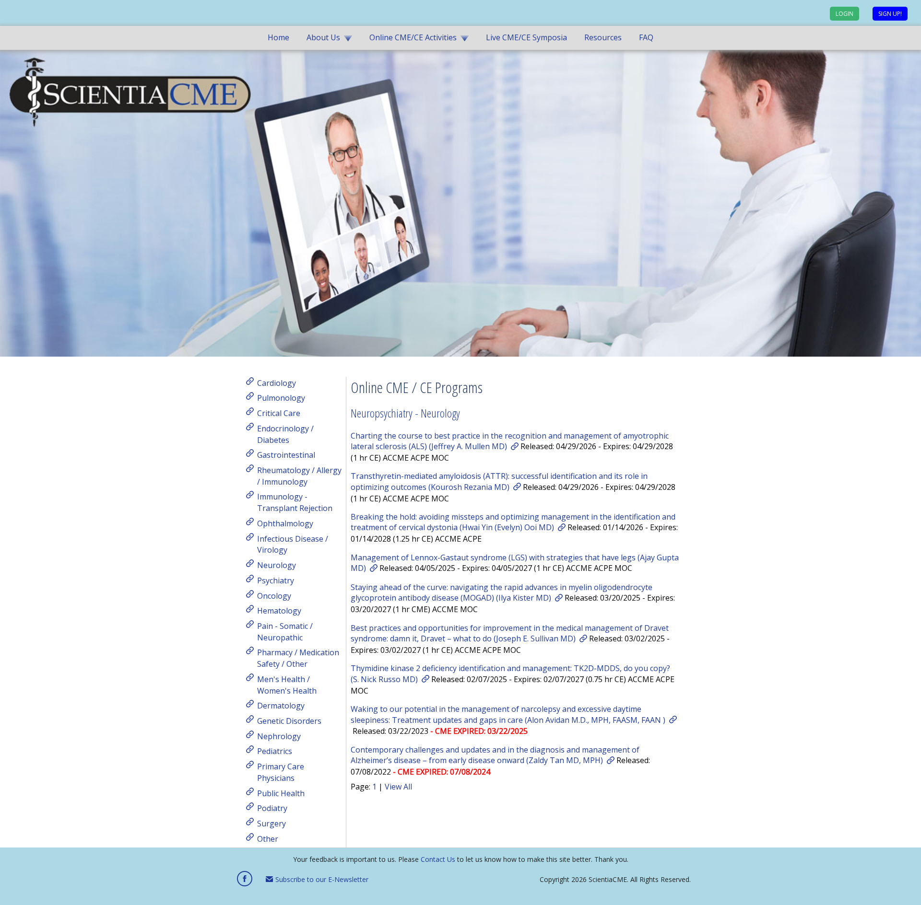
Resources (603, 37)
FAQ (646, 37)
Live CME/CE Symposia (526, 37)
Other (267, 838)
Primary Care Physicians (280, 772)
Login (844, 14)
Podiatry (272, 808)
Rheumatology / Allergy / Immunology (299, 476)
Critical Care (278, 413)
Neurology (276, 565)
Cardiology (276, 382)
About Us (323, 37)
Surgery (271, 823)
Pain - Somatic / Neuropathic (285, 632)
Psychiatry (275, 580)
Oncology (274, 595)
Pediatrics (274, 751)
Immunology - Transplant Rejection (294, 502)
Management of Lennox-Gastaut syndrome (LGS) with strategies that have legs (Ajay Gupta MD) (515, 562)
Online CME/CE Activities (413, 37)
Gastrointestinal (286, 455)
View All (398, 786)
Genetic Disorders (289, 721)
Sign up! (890, 14)
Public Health (281, 793)
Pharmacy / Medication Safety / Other (298, 658)
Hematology (279, 610)
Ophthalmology (285, 523)
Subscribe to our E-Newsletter (320, 879)
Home (278, 37)
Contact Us (438, 859)
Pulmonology (281, 398)
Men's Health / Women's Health (287, 685)
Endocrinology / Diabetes (285, 434)
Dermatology (281, 705)
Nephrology (279, 736)
